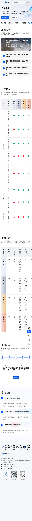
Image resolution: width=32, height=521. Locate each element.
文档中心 (28, 2)
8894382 (9, 469)
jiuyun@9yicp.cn (12, 467)
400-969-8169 (11, 464)
